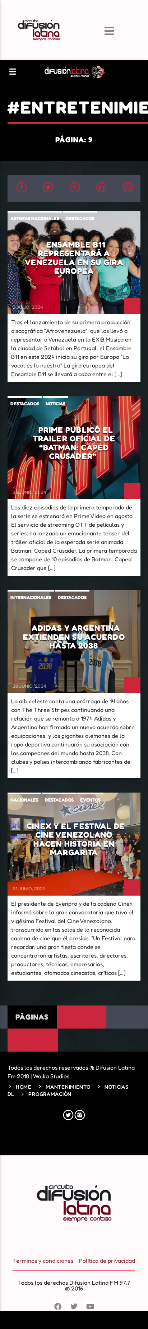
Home (24, 1087)
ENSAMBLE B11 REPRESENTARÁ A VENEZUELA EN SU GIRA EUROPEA (74, 258)
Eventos (90, 800)
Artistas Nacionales (34, 218)
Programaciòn (49, 1094)
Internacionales (30, 597)
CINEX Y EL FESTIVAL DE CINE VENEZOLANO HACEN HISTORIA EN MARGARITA (76, 839)
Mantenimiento (68, 1087)
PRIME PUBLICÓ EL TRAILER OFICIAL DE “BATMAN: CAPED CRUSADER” (74, 443)
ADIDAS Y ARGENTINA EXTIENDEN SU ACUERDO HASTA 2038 (74, 636)
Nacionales (24, 800)
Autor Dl (21, 302)
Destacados (80, 218)
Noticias (55, 403)
